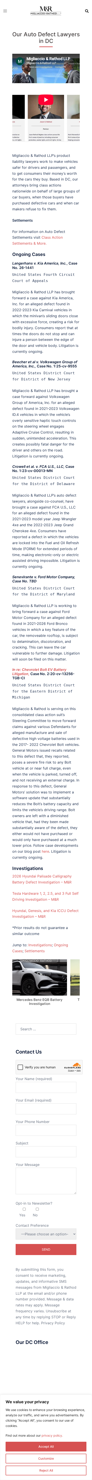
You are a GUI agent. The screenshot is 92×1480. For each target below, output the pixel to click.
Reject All (46, 1470)
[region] (46, 1437)
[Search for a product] (87, 11)
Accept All (46, 1446)
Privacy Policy (53, 1323)
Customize (46, 1458)
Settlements (35, 951)
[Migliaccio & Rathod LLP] (46, 10)
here (45, 851)
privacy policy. (52, 1435)
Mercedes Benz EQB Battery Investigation (40, 1002)
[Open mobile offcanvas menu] (5, 11)
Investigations (40, 945)
